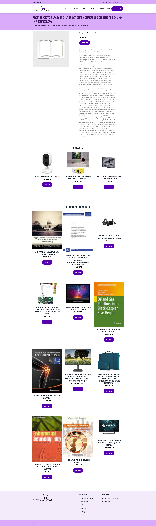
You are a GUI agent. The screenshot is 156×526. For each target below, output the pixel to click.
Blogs (102, 8)
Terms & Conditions (101, 523)
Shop (108, 8)
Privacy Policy (112, 523)
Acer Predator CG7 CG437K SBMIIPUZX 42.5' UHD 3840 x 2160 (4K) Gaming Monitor (109, 442)
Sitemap (119, 523)
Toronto (105, 2)
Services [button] (93, 8)
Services (84, 505)
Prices (84, 508)
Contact (91, 523)
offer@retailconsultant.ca (115, 2)
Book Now (117, 8)
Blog (83, 512)
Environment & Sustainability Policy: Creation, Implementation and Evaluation (47, 466)
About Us (85, 501)
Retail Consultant (72, 8)
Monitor (97, 33)
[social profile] (40, 2)
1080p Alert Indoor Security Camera (47, 176)
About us (85, 8)
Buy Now (85, 43)
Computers (90, 33)
